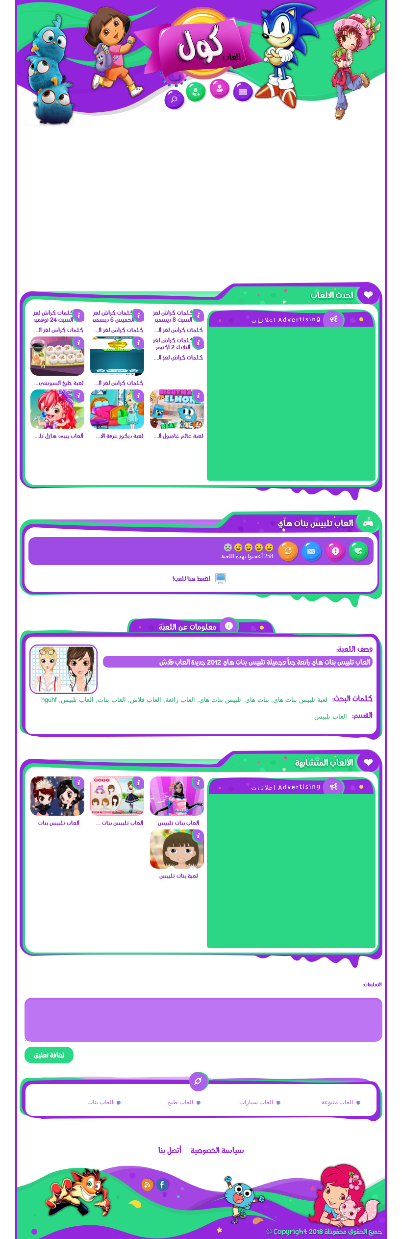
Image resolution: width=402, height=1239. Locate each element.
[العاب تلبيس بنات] (57, 813)
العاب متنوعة (337, 1102)
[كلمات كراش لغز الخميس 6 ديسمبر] (117, 319)
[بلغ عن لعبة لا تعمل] (335, 551)
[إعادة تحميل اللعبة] (288, 551)
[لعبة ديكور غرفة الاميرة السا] (117, 426)
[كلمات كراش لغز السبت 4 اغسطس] (117, 373)
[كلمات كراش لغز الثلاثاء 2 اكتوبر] (177, 347)
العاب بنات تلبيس (178, 822)
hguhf (49, 699)
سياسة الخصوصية (217, 1150)
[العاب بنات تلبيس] (177, 813)
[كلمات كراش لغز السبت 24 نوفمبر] (57, 319)
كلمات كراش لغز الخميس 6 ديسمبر (118, 330)
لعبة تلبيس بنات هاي (300, 699)
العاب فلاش (145, 699)
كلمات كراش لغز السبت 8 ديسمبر (177, 330)
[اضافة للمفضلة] (359, 551)
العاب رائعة (180, 699)
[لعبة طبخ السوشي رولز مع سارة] (57, 373)
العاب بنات (112, 699)
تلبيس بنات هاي (220, 699)
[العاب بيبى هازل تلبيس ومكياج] (57, 426)
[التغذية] (148, 1184)
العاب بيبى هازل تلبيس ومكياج (58, 435)
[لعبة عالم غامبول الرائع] (177, 426)
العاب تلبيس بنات (58, 822)
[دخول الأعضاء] (219, 89)
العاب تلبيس (77, 699)
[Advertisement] (201, 203)
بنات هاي (257, 699)
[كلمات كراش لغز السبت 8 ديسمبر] (177, 319)
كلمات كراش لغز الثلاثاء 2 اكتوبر (177, 357)
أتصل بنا (169, 1150)
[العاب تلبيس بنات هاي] (117, 813)
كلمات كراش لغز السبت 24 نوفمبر (58, 330)
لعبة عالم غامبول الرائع (177, 435)
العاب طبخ (180, 1102)
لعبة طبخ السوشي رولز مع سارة (58, 382)
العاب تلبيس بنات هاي (118, 822)
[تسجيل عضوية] (196, 92)
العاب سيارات (256, 1102)
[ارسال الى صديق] (312, 551)
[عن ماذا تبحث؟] (174, 99)
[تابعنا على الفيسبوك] (163, 1184)
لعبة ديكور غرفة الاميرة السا (118, 435)
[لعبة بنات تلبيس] (177, 866)
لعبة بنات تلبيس (178, 875)
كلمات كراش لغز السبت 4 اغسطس (118, 382)
